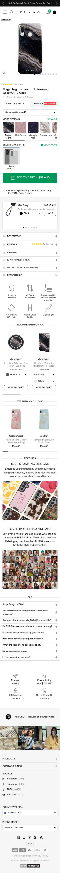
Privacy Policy (41, 856)
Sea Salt (44, 436)
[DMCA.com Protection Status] (30, 866)
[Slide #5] (48, 74)
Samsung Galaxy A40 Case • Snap (44, 441)
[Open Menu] (5, 12)
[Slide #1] (37, 74)
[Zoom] (4, 73)
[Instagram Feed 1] (30, 738)
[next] (57, 3)
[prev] (3, 3)
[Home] (30, 12)
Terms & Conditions (22, 856)
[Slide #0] (35, 74)
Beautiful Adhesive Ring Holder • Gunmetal (16, 364)
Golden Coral (16, 436)
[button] (13, 84)
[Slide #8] (56, 74)
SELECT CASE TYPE (13, 145)
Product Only (15, 104)
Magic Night (16, 359)
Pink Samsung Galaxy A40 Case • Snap (16, 441)
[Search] (11, 12)
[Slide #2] (40, 74)
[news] (48, 12)
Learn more (50, 145)
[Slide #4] (45, 74)
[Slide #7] (53, 74)
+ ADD (49, 213)
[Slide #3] (43, 74)
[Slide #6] (51, 74)
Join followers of (34, 717)
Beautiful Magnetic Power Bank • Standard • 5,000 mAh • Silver (44, 365)
